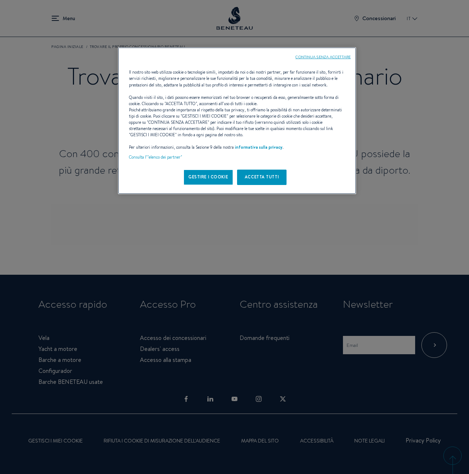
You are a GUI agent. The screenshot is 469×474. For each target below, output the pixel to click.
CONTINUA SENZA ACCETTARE (323, 56)
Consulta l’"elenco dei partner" (155, 157)
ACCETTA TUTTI (262, 177)
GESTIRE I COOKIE (208, 177)
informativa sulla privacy (258, 147)
